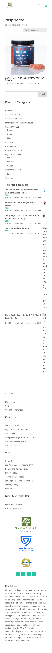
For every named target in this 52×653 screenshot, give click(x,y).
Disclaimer (9, 489)
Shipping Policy (11, 485)
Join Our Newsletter (13, 508)
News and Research (13, 504)
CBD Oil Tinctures (13, 445)
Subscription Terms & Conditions (19, 481)
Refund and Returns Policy (16, 469)
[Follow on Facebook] (23, 574)
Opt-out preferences (14, 410)
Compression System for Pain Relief (20, 437)
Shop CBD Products (13, 426)
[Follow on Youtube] (29, 574)
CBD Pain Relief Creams (15, 441)
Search (42, 94)
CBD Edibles (10, 434)
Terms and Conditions (14, 477)
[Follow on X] (34, 574)
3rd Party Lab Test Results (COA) (19, 465)
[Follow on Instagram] (18, 574)
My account (10, 402)
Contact (8, 461)
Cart (7, 406)
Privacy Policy (11, 473)
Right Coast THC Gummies (16, 430)
